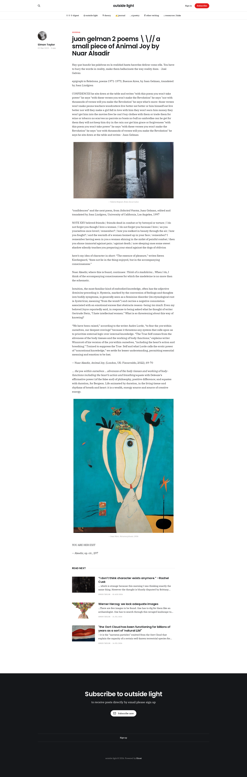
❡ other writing (151, 15)
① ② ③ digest (72, 15)
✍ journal (120, 15)
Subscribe (202, 5)
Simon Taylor (46, 44)
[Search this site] (39, 6)
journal (76, 32)
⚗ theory (106, 15)
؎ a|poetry (135, 15)
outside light (123, 5)
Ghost (139, 758)
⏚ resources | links (172, 15)
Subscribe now (126, 713)
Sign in (188, 5)
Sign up (123, 737)
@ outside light (90, 15)
